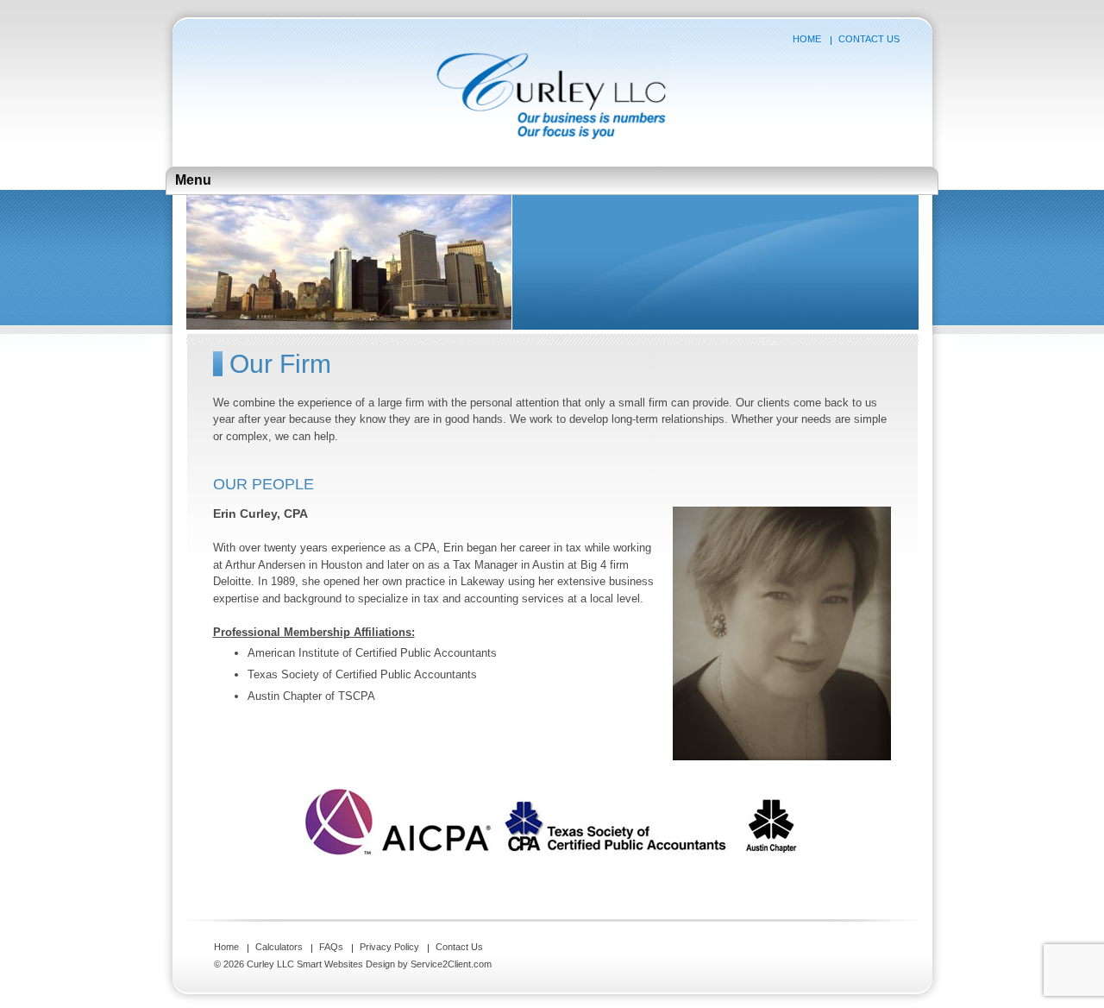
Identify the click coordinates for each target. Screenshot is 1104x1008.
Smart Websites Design (346, 964)
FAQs (331, 947)
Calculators (279, 947)
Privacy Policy (389, 947)
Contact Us (869, 39)
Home (807, 39)
